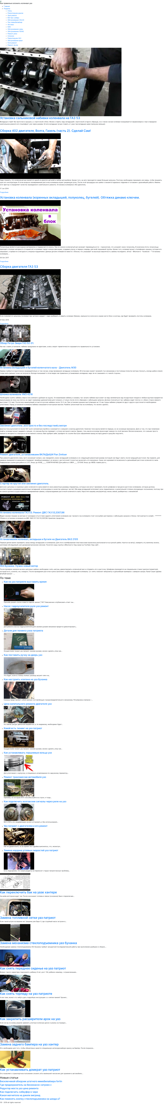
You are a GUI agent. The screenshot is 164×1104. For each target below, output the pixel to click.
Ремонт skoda (13, 45)
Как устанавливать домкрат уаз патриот (30, 1069)
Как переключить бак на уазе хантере (28, 892)
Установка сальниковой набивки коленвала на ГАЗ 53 (40, 118)
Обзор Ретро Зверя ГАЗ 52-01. (17, 343)
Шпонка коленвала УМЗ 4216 (16, 394)
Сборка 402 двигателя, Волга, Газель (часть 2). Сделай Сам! (45, 131)
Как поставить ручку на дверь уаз (23, 655)
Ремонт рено (12, 34)
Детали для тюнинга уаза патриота (23, 630)
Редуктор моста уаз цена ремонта (19, 1088)
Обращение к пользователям (33, 1102)
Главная (7, 6)
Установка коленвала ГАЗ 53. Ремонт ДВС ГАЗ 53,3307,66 (32, 512)
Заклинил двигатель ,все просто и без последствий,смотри (33, 425)
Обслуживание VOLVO (16, 20)
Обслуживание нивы (15, 29)
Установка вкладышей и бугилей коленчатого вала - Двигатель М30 (38, 367)
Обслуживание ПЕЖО (16, 31)
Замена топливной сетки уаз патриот (28, 918)
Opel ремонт (12, 15)
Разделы (7, 9)
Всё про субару (13, 18)
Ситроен (11, 36)
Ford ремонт (12, 43)
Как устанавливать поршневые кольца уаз (28, 752)
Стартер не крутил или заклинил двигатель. (24, 483)
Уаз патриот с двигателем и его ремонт (26, 826)
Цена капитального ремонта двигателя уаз (28, 703)
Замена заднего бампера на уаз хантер (29, 1044)
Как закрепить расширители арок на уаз (30, 1019)
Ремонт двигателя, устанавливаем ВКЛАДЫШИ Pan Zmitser (33, 454)
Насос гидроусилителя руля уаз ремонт (26, 606)
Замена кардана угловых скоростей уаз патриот (31, 850)
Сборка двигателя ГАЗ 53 (19, 266)
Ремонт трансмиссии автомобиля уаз (25, 777)
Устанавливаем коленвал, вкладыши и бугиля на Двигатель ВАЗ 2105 (39, 539)
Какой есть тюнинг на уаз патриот (23, 728)
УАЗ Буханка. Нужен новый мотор (19, 566)
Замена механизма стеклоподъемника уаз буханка (38, 943)
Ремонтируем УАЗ (14, 38)
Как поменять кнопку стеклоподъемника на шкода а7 (30, 1098)
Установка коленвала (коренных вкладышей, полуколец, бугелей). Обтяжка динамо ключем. (70, 197)
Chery (10, 11)
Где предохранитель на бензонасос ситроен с (26, 1084)
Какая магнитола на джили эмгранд (20, 1095)
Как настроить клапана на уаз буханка (25, 679)
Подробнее (4, 192)
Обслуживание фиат (15, 40)
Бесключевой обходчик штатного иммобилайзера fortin (31, 1081)
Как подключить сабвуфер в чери (19, 1091)
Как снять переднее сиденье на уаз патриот (33, 968)
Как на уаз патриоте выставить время (25, 581)
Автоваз (11, 24)
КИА (9, 27)
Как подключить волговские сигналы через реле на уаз (35, 801)
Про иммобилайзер (15, 22)
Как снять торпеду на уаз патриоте (26, 994)
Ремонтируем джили (15, 13)
